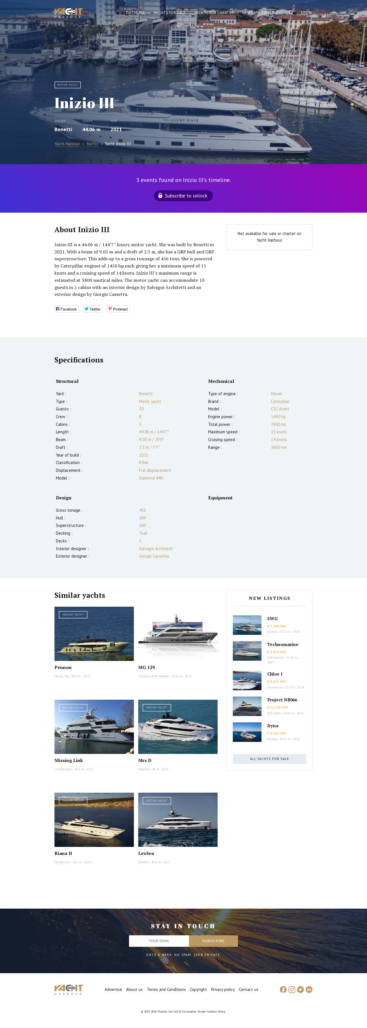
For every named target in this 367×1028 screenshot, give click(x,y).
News (247, 12)
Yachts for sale (170, 12)
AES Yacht (274, 713)
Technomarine (282, 644)
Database (135, 12)
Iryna (272, 725)
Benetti (63, 129)
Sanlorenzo (62, 862)
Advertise (113, 989)
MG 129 (146, 667)
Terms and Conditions (166, 989)
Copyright (198, 989)
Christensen (63, 769)
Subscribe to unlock (186, 195)
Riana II (63, 853)
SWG (272, 618)
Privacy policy (223, 989)
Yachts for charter (214, 12)
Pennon (63, 667)
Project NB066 (282, 700)
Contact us (248, 989)
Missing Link (68, 760)
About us (134, 989)
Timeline (269, 12)
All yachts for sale (269, 759)
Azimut (272, 632)
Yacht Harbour (68, 14)
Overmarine (275, 657)
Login (306, 12)
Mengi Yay (61, 676)
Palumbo (144, 769)
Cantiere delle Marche (153, 676)
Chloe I (274, 674)
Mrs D (144, 760)
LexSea (146, 853)
